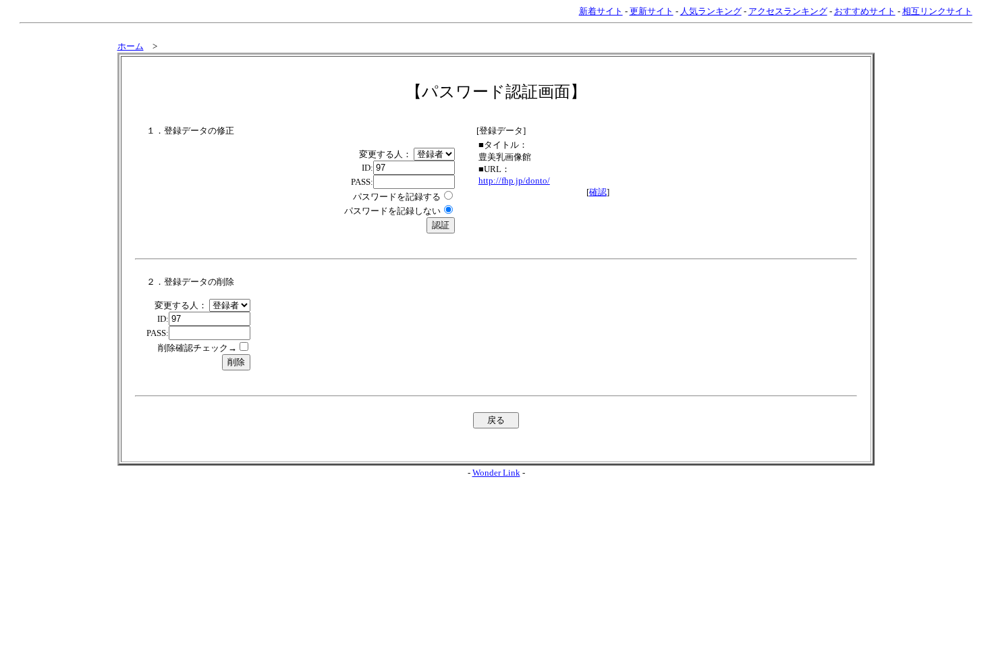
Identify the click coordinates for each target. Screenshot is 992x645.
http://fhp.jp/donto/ (514, 180)
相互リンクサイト (937, 11)
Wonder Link (496, 473)
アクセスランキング (787, 11)
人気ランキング (711, 11)
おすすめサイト (864, 11)
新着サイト (601, 11)
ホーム (130, 46)
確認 (598, 192)
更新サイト (651, 11)
